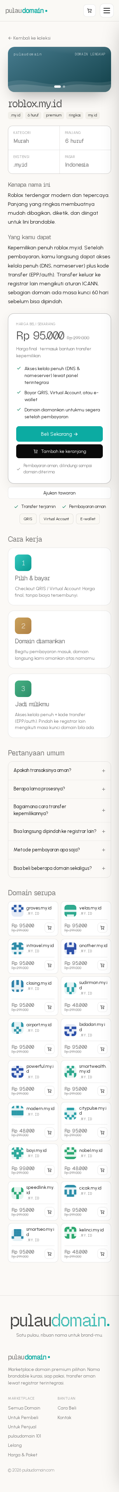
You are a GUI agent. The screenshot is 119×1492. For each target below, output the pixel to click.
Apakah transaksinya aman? (42, 770)
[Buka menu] (107, 10)
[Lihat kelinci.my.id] (86, 1242)
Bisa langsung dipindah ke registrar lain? (55, 831)
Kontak (64, 1417)
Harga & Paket (22, 1454)
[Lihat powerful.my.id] (33, 1080)
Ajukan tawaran (59, 492)
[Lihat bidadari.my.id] (86, 1038)
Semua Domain (24, 1408)
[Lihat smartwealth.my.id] (86, 1080)
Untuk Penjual (22, 1426)
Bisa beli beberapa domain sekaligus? (53, 868)
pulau (24, 10)
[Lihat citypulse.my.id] (86, 1121)
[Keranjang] (89, 10)
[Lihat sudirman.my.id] (86, 996)
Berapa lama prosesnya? (39, 789)
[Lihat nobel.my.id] (86, 1161)
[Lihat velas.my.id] (86, 919)
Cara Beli (67, 1408)
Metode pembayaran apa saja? (47, 850)
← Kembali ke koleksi (29, 38)
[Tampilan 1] (55, 86)
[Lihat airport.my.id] (33, 1038)
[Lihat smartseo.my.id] (33, 1242)
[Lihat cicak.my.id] (86, 1201)
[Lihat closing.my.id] (33, 996)
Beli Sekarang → (59, 434)
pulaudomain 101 (24, 1436)
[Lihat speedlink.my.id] (33, 1201)
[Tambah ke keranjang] (50, 928)
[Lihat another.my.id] (86, 956)
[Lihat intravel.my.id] (33, 956)
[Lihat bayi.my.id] (33, 1161)
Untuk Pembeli (23, 1417)
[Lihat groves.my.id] (33, 919)
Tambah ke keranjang (63, 451)
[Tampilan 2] (62, 86)
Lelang (15, 1445)
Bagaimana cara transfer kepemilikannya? (40, 810)
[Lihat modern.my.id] (33, 1121)
